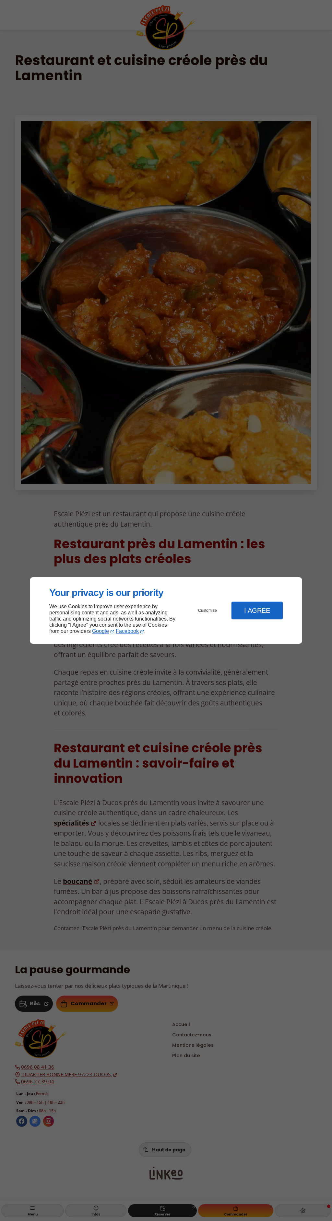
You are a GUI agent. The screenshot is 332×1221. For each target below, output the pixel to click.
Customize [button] (207, 610)
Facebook (127, 631)
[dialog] (166, 610)
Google (100, 631)
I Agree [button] (257, 610)
